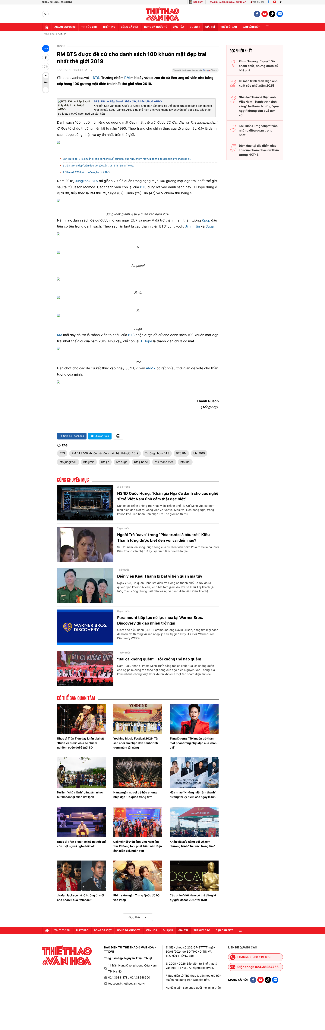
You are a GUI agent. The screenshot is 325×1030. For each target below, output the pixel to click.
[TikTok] (281, 2)
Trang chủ (48, 34)
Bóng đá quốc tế (155, 27)
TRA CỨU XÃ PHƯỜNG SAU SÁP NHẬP (228, 2)
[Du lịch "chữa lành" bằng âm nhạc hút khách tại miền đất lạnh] (81, 772)
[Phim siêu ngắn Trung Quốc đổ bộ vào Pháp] (137, 876)
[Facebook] (268, 2)
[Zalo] (279, 14)
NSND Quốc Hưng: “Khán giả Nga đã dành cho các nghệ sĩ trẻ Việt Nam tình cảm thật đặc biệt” (167, 496)
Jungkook (82, 181)
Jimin (189, 226)
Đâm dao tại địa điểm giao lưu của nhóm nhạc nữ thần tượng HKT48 (259, 150)
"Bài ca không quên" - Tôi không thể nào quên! (159, 659)
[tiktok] (272, 14)
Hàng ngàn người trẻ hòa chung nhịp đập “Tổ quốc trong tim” (135, 795)
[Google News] (195, 71)
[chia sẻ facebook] (45, 57)
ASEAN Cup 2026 (65, 27)
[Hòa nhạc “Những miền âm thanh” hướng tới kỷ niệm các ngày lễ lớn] (194, 772)
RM (127, 78)
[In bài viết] (45, 66)
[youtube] (264, 14)
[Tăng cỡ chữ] (46, 75)
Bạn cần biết (251, 27)
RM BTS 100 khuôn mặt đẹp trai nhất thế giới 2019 (105, 453)
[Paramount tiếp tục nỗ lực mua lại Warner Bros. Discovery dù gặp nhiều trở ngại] (85, 627)
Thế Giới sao (228, 27)
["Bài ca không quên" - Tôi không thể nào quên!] (85, 668)
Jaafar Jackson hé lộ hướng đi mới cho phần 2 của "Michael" (80, 898)
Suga (210, 226)
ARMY (151, 368)
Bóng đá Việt (129, 27)
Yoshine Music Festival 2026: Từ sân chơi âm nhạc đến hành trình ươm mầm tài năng (135, 743)
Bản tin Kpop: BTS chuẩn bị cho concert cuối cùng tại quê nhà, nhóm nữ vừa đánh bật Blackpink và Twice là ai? (127, 158)
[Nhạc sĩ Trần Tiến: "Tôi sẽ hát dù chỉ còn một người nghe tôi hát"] (81, 822)
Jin (197, 226)
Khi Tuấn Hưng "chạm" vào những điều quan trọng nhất (258, 130)
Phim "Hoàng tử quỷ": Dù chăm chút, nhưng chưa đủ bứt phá (258, 65)
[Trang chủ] (47, 27)
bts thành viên (164, 462)
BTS (96, 78)
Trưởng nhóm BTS (157, 453)
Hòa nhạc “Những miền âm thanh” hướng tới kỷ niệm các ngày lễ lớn (193, 795)
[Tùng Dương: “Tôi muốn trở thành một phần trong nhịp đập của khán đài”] (194, 719)
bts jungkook (68, 462)
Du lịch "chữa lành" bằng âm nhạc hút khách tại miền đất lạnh (80, 795)
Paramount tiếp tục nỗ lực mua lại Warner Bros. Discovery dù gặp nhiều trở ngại (160, 620)
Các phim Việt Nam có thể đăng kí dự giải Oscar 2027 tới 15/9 (193, 898)
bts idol (185, 462)
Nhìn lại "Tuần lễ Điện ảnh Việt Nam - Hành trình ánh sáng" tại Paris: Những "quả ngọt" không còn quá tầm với (259, 106)
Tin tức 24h (89, 27)
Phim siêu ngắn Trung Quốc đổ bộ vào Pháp (136, 898)
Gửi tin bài (258, 2)
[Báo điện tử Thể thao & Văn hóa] (162, 14)
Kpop (206, 220)
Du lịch (195, 27)
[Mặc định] (45, 82)
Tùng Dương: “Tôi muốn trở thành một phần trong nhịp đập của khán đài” (193, 743)
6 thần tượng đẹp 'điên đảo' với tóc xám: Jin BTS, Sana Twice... (99, 165)
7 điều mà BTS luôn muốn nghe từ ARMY (86, 172)
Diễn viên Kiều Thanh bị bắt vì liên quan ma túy (159, 576)
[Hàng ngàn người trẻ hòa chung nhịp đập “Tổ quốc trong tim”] (137, 772)
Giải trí (62, 34)
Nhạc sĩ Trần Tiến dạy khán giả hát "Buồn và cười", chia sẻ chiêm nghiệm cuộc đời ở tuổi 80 (80, 743)
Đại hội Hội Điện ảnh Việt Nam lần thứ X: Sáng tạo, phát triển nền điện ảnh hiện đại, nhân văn (137, 846)
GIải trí (210, 27)
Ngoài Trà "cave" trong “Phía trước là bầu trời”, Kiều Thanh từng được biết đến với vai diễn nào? (163, 537)
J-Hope (146, 341)
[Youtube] (274, 2)
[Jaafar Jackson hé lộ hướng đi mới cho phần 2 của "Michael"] (81, 876)
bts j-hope (141, 462)
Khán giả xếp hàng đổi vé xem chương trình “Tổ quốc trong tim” (192, 844)
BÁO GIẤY (198, 2)
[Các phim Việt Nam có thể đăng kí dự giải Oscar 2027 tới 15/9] (194, 876)
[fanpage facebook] (257, 14)
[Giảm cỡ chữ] (46, 90)
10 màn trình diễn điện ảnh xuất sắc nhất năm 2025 (258, 83)
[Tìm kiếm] (45, 14)
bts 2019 (199, 453)
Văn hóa (178, 27)
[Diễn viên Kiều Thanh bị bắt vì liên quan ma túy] (85, 585)
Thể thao (109, 27)
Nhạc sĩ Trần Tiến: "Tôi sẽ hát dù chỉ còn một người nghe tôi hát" (81, 844)
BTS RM (181, 453)
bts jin (105, 462)
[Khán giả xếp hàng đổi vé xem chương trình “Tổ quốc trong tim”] (194, 822)
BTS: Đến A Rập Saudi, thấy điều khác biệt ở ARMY (128, 101)
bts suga (122, 462)
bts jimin (88, 462)
